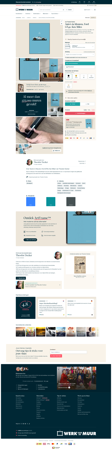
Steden (59, 183)
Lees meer (82, 163)
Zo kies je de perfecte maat (89, 51)
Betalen (19, 387)
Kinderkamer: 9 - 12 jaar (68, 190)
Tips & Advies (54, 13)
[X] (27, 424)
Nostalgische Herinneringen (64, 193)
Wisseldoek (71, 67)
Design (59, 190)
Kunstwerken (19, 13)
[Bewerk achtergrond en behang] (61, 23)
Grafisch (80, 185)
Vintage (67, 188)
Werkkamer (73, 188)
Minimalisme (73, 185)
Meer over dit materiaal (90, 42)
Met (88, 104)
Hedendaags (60, 188)
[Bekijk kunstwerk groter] (61, 21)
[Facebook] (25, 424)
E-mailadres (53, 349)
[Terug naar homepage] (24, 9)
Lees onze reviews (31, 114)
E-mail (46, 381)
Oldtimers (60, 185)
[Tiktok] (29, 424)
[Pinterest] (23, 424)
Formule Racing (81, 188)
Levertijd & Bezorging (43, 387)
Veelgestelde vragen (22, 385)
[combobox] (50, 9)
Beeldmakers (36, 13)
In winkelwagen (81, 113)
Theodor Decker (71, 22)
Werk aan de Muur (84, 396)
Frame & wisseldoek (73, 63)
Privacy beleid (70, 440)
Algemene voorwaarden (43, 440)
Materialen (45, 13)
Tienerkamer (78, 190)
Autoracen (78, 183)
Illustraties (66, 185)
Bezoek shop (81, 161)
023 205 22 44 (39, 381)
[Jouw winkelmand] (95, 9)
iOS (37, 89)
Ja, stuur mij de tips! (56, 355)
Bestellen (40, 385)
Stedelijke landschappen (68, 183)
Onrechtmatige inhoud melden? (60, 440)
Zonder (73, 104)
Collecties (27, 13)
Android (42, 89)
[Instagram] (21, 424)
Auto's (83, 183)
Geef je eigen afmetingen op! (76, 57)
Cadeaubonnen (41, 389)
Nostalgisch (29, 183)
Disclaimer (51, 440)
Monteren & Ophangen (23, 389)
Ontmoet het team (63, 387)
